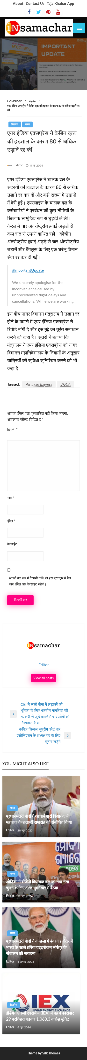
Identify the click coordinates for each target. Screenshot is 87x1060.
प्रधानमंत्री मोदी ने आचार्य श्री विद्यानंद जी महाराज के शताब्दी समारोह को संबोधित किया (39, 819)
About (18, 4)
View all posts (43, 678)
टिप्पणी (12, 430)
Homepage (14, 101)
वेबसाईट (12, 544)
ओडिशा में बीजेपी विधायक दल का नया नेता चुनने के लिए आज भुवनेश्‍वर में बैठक (37, 885)
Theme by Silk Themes (43, 1053)
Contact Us (35, 4)
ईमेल (11, 521)
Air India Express (39, 384)
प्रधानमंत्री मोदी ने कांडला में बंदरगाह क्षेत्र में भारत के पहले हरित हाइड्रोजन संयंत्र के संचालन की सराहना (39, 947)
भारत (27, 124)
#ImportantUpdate (28, 270)
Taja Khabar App (60, 4)
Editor (18, 165)
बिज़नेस (32, 101)
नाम (10, 498)
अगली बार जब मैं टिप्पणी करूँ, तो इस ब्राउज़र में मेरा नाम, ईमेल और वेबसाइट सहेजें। (40, 581)
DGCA (65, 384)
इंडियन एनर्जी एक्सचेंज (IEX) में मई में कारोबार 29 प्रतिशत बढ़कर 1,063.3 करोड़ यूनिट (40, 1016)
